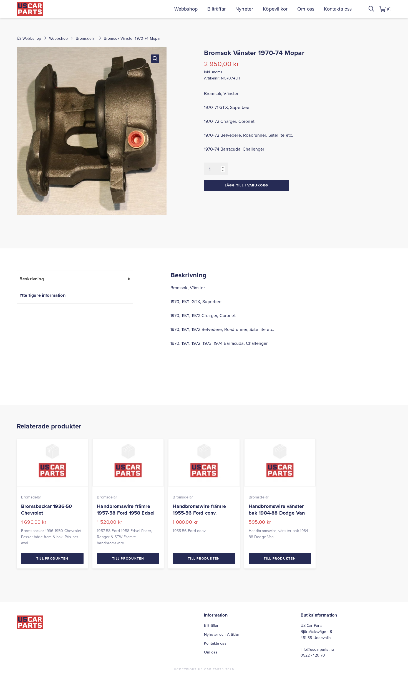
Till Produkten (52, 558)
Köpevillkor (275, 8)
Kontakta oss (338, 8)
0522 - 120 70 (313, 655)
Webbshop (186, 8)
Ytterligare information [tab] (42, 295)
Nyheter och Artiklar (221, 634)
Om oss (305, 8)
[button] (155, 58)
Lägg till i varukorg (246, 185)
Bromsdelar (86, 38)
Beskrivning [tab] (31, 279)
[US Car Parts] (30, 9)
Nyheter (244, 8)
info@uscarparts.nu (317, 649)
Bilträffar (216, 8)
